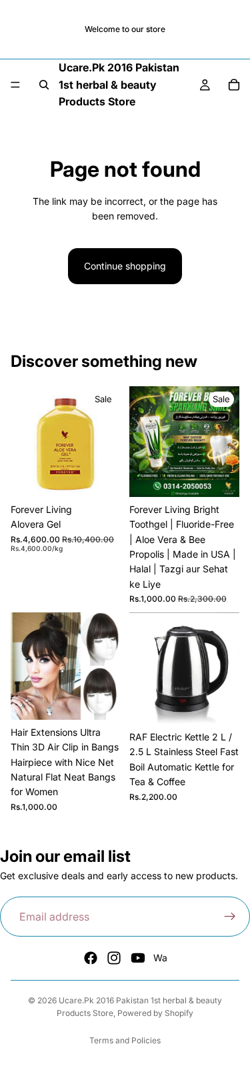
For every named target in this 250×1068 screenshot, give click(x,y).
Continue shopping (125, 266)
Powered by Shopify (155, 1013)
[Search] (44, 84)
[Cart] (234, 84)
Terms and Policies (125, 1040)
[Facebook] (91, 958)
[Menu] (15, 85)
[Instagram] (114, 958)
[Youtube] (138, 958)
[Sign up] (230, 917)
